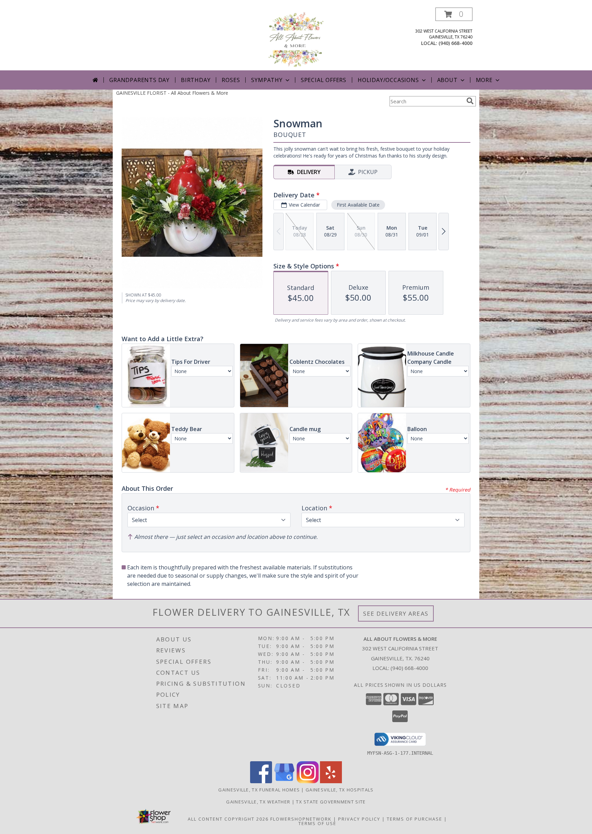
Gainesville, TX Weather (258, 802)
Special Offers (323, 80)
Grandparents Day (139, 80)
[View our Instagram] (308, 781)
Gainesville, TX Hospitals (340, 790)
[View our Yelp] (331, 781)
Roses (231, 80)
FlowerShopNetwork (301, 819)
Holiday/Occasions (388, 80)
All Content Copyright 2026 (228, 819)
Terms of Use (317, 823)
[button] (453, 14)
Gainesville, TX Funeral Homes (259, 790)
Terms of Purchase (414, 819)
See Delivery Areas (396, 613)
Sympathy (266, 80)
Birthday (195, 80)
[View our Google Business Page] (284, 781)
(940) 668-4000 (455, 43)
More (484, 80)
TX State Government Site (331, 802)
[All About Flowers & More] (296, 39)
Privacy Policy (359, 819)
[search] (470, 101)
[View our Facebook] (261, 781)
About (447, 80)
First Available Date (358, 204)
